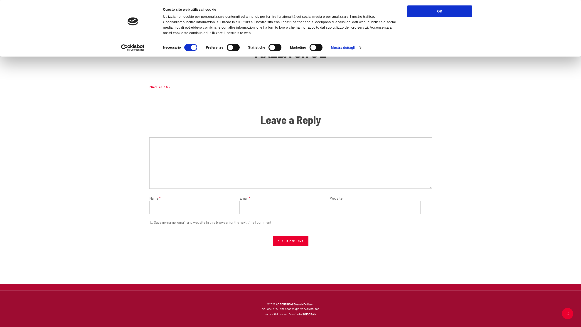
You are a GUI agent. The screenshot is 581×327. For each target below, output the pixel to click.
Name (155, 198)
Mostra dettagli (343, 48)
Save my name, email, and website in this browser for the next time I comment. (213, 222)
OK (439, 11)
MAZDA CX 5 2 (159, 86)
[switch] (233, 47)
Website (336, 198)
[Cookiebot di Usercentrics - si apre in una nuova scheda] (133, 47)
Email (245, 198)
